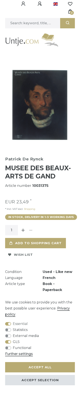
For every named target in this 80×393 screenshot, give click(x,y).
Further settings (19, 354)
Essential (20, 324)
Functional (22, 348)
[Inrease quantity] (23, 230)
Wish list (23, 255)
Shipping (29, 208)
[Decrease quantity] (31, 230)
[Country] (55, 4)
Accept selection (40, 380)
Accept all (40, 367)
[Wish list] (70, 4)
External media (26, 336)
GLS (16, 342)
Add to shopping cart (38, 243)
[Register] (40, 4)
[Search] (67, 23)
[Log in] (24, 4)
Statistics (20, 330)
